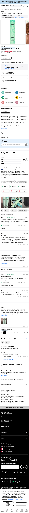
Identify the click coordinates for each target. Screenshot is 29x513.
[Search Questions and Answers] (2, 342)
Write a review (24, 153)
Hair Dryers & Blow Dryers (7, 391)
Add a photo (4, 375)
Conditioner (18, 9)
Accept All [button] (21, 504)
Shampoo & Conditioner (9, 9)
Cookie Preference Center (15, 499)
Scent (16, 17)
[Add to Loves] (27, 53)
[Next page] (27, 332)
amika (2, 11)
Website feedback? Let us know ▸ (14, 407)
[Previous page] (1, 332)
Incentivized (6, 206)
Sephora (13, 390)
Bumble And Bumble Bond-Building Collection (12, 401)
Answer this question (8, 359)
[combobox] (16, 6)
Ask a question (13, 15)
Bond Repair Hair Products (7, 402)
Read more (4, 263)
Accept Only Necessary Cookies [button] (8, 504)
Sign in (6, 66)
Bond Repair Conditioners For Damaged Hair (12, 396)
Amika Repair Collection (7, 399)
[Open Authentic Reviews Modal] (15, 169)
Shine (19, 17)
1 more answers (7, 356)
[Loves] (23, 6)
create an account (14, 66)
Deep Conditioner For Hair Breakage (10, 398)
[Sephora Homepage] (5, 6)
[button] (7, 499)
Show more (4, 128)
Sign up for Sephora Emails (8, 463)
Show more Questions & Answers (11, 364)
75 (24, 333)
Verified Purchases (23, 210)
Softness (22, 17)
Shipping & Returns (9, 68)
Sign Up (24, 467)
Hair (2, 9)
